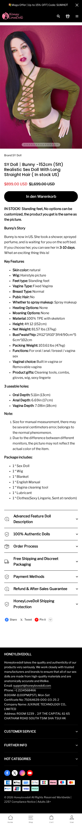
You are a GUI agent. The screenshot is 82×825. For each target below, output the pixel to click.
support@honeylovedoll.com (32, 685)
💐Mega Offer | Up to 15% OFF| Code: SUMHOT (38, 5)
